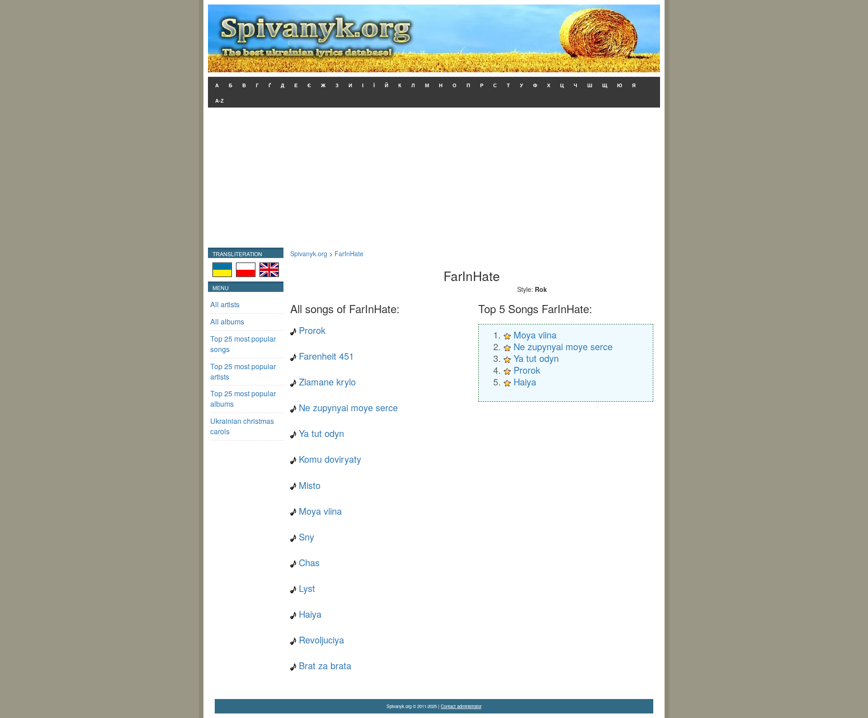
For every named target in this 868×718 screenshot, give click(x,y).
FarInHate (349, 253)
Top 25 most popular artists (243, 371)
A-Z (219, 100)
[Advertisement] (434, 180)
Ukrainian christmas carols (242, 426)
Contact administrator (461, 706)
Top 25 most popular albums (243, 398)
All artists (225, 304)
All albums (227, 321)
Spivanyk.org (308, 253)
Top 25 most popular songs (243, 343)
